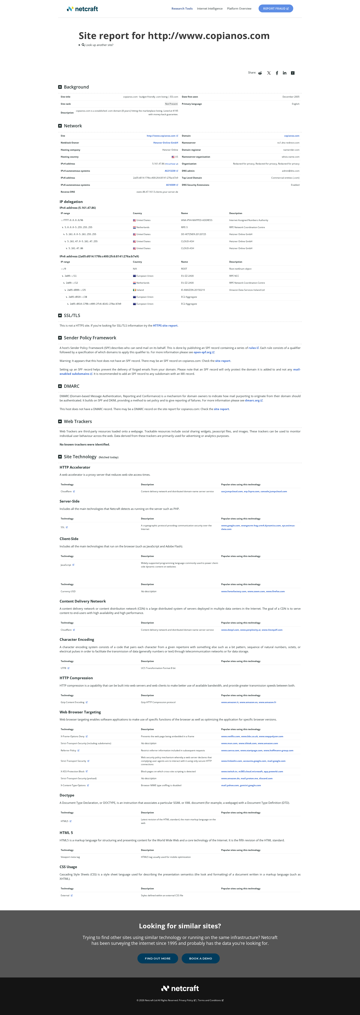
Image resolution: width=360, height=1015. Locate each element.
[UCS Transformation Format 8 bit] (68, 668)
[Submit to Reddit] (260, 72)
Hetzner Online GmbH (165, 142)
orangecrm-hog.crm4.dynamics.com (261, 525)
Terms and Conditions (209, 1000)
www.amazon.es (249, 702)
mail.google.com (276, 761)
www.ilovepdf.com (272, 629)
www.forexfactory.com (233, 591)
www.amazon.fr (267, 702)
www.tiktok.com (248, 743)
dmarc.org (252, 400)
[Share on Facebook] (277, 72)
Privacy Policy (186, 1000)
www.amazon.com (268, 743)
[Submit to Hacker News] (292, 72)
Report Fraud (274, 8)
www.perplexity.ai (250, 629)
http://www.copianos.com (161, 135)
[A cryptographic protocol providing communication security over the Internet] (66, 527)
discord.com (266, 778)
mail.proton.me (249, 778)
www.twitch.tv (229, 771)
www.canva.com (230, 750)
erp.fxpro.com (252, 491)
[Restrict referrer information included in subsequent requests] (78, 750)
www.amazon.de (230, 778)
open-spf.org (202, 352)
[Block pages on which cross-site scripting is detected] (86, 771)
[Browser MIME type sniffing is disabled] (87, 785)
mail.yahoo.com (230, 785)
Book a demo (200, 958)
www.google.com (230, 525)
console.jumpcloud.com (274, 491)
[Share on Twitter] (269, 72)
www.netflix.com (230, 736)
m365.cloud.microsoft (250, 771)
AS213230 (170, 170)
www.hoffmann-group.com (278, 750)
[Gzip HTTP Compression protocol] (86, 702)
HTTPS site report (165, 325)
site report (222, 361)
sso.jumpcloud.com (232, 491)
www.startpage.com (251, 750)
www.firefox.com (275, 591)
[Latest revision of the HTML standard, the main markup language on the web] (70, 821)
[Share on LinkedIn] (284, 72)
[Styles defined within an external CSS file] (71, 895)
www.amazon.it (229, 702)
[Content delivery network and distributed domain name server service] (73, 491)
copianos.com (291, 135)
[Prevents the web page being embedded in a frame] (86, 736)
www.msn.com (229, 743)
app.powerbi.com (273, 771)
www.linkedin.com (231, 761)
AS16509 (171, 184)
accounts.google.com (254, 761)
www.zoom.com (256, 591)
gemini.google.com (250, 785)
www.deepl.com (230, 629)
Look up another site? (99, 45)
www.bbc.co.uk (249, 736)
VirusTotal (170, 164)
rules (252, 348)
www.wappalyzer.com (271, 736)
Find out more (158, 958)
